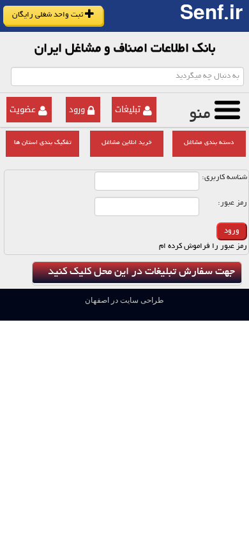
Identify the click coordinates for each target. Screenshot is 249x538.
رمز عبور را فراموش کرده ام (203, 246)
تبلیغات (127, 109)
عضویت (23, 109)
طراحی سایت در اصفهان (124, 300)
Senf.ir (211, 16)
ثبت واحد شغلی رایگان (48, 15)
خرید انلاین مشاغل (127, 143)
